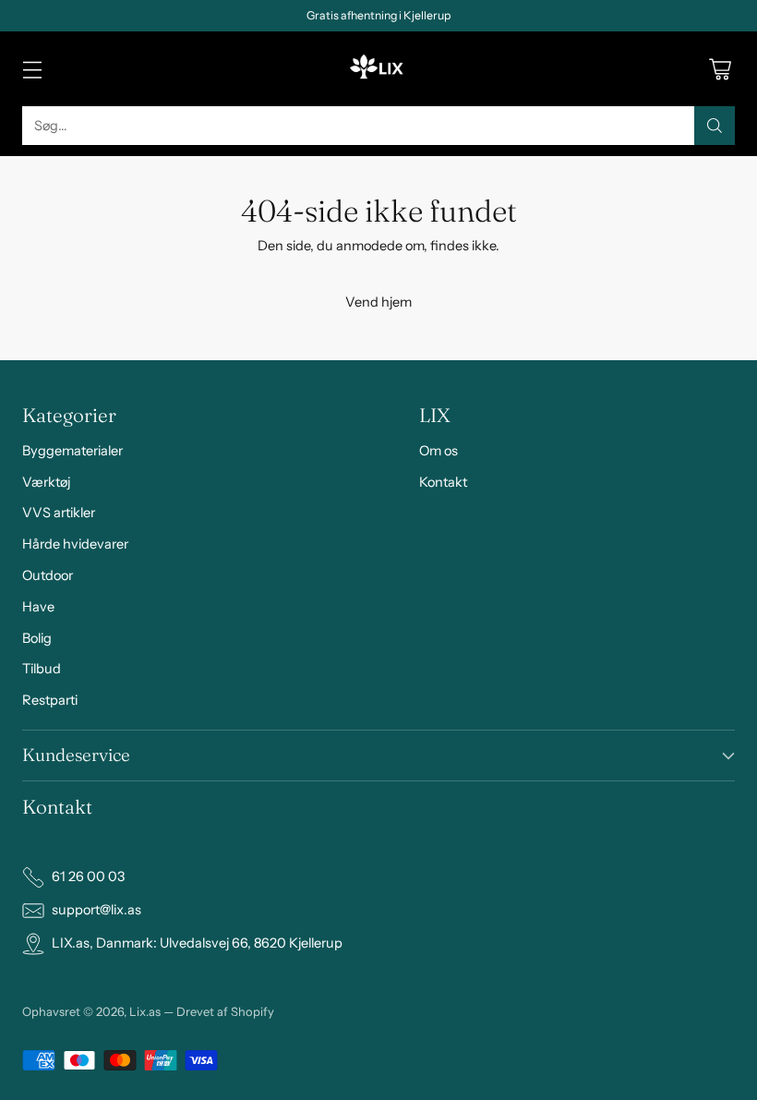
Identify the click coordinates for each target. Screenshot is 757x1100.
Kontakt (443, 482)
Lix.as (145, 1011)
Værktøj (46, 482)
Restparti (50, 700)
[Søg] (714, 125)
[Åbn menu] (32, 69)
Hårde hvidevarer (75, 544)
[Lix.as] (378, 69)
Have (38, 606)
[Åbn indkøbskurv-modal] (720, 69)
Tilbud (41, 668)
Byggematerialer (72, 450)
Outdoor (47, 575)
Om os (438, 450)
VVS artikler (58, 512)
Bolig (37, 638)
